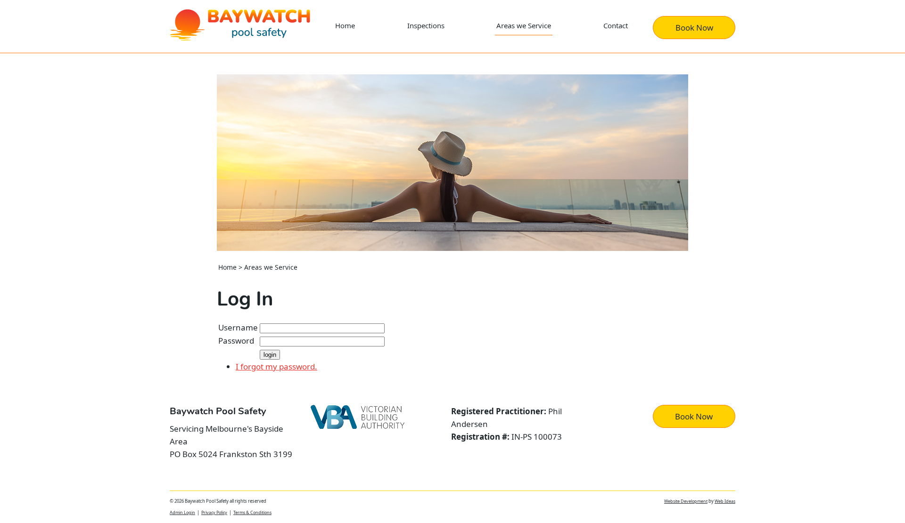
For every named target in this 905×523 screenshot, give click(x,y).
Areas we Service (523, 25)
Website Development (686, 501)
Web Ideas (725, 501)
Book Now (694, 27)
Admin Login (182, 512)
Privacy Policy (214, 512)
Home (345, 25)
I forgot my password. (276, 366)
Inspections (425, 25)
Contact (615, 25)
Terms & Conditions (252, 512)
